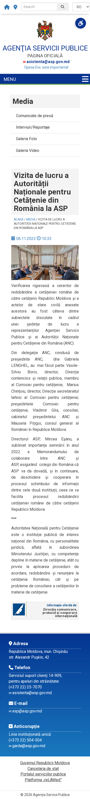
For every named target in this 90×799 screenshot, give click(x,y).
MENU (10, 79)
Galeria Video (27, 150)
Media (30, 219)
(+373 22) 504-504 (25, 740)
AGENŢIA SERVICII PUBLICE (45, 48)
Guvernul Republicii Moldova (45, 762)
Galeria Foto (26, 138)
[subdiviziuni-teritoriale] (15, 7)
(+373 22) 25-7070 (25, 687)
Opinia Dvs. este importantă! (46, 67)
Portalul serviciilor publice (43, 774)
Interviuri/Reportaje (33, 127)
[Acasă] (8, 7)
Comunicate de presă (34, 115)
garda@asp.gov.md (28, 745)
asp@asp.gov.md (27, 711)
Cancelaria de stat (43, 768)
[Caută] (63, 7)
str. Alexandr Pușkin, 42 (29, 657)
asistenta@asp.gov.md (48, 61)
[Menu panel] (85, 79)
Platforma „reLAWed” (43, 779)
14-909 (54, 675)
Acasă (19, 219)
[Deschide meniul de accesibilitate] (80, 23)
